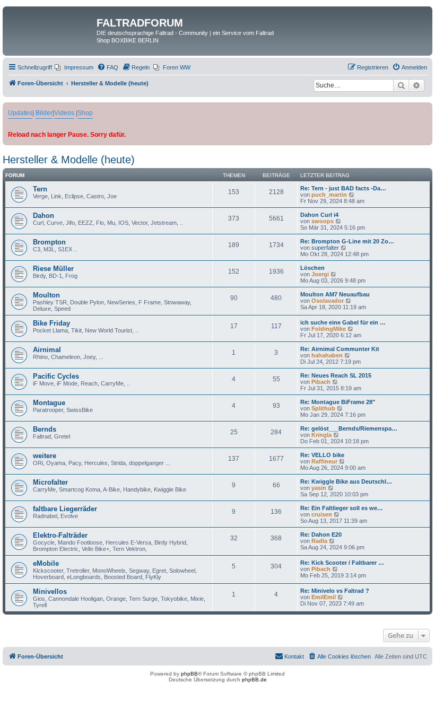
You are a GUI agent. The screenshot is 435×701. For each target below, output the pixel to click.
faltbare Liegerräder (65, 509)
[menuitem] (74, 67)
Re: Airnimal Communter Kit (339, 349)
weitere (44, 456)
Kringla (321, 435)
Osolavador (327, 300)
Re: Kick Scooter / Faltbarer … (342, 562)
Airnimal (47, 350)
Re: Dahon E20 (321, 534)
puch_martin (329, 194)
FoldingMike (328, 329)
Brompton (49, 242)
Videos (64, 113)
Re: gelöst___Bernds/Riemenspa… (348, 428)
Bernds (44, 429)
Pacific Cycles (56, 376)
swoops (322, 221)
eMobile (46, 563)
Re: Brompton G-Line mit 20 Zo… (347, 241)
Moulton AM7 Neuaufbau (335, 294)
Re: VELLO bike (322, 455)
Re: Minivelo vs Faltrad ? (334, 591)
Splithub (323, 408)
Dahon (43, 216)
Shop (85, 113)
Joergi (320, 274)
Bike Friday (51, 323)
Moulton (46, 295)
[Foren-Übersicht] (51, 26)
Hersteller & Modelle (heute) (69, 159)
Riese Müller (53, 269)
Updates (20, 113)
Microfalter (50, 482)
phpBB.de (254, 679)
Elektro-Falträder (60, 535)
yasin (318, 488)
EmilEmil (323, 597)
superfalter (325, 247)
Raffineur (324, 461)
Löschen (312, 268)
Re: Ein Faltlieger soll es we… (341, 508)
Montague (49, 403)
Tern (40, 189)
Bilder (44, 113)
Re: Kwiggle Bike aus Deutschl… (346, 481)
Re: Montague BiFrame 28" (337, 402)
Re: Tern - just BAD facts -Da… (343, 188)
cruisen (321, 514)
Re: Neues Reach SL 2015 (335, 375)
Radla (319, 541)
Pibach (320, 382)
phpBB (189, 674)
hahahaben (327, 355)
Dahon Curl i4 (319, 215)
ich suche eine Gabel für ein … (343, 322)
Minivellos (50, 591)
